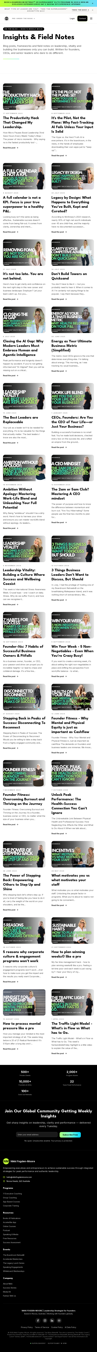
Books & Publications (11, 1218)
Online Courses (9, 1226)
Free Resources (9, 1238)
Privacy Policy (27, 1327)
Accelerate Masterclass (12, 1259)
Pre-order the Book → (23, 18)
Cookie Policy (57, 1327)
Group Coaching (10, 1198)
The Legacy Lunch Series (13, 1263)
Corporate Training (11, 1206)
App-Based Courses (11, 1202)
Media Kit (7, 1292)
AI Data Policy (70, 1327)
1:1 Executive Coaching (12, 1194)
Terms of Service (42, 1327)
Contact (82, 18)
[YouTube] (59, 1320)
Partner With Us (9, 1296)
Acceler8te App (9, 1222)
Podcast (6, 1230)
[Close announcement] (92, 3)
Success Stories (9, 1288)
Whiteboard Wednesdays (13, 1271)
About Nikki (8, 1284)
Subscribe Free (70, 1135)
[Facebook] (37, 1320)
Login (72, 18)
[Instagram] (44, 1320)
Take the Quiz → (80, 10)
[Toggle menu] (91, 18)
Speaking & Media (10, 1234)
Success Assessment (11, 1242)
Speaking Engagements (13, 1267)
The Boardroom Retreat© (13, 1255)
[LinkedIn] (52, 1320)
